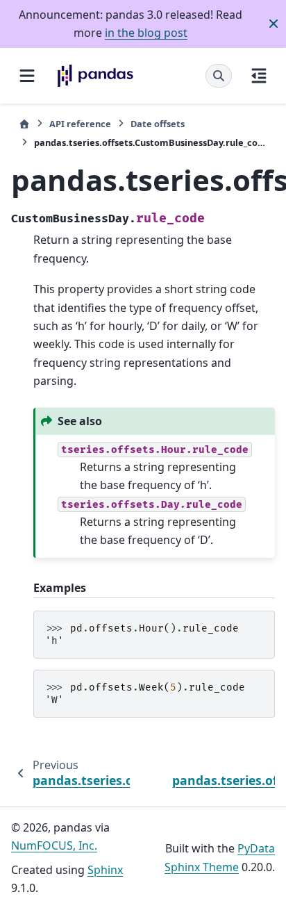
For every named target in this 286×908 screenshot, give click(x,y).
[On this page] (259, 76)
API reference (80, 123)
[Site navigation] (27, 76)
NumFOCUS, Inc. (54, 845)
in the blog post (146, 32)
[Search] (218, 76)
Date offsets (158, 123)
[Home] (24, 124)
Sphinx (105, 869)
